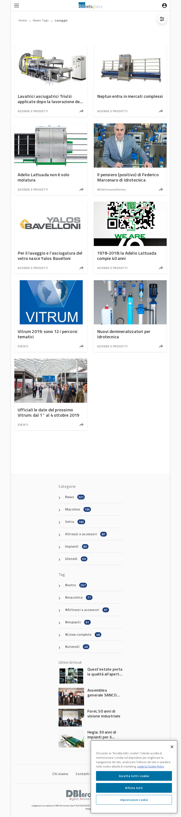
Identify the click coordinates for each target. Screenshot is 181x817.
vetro (76, 585)
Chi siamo (60, 773)
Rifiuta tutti (134, 788)
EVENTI (23, 346)
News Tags (41, 20)
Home (23, 20)
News (74, 496)
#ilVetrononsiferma (111, 189)
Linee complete (83, 634)
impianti (78, 622)
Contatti (83, 773)
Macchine (77, 509)
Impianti (76, 546)
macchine (79, 597)
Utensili (75, 558)
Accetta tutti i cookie (134, 776)
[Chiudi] (172, 747)
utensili (77, 646)
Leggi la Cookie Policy (150, 766)
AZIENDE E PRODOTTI (33, 111)
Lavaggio (61, 20)
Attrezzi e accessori (85, 534)
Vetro (74, 521)
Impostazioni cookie (134, 800)
